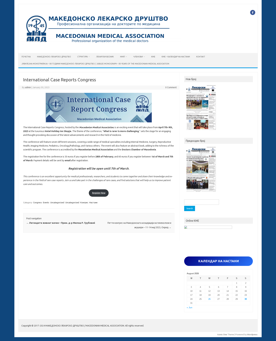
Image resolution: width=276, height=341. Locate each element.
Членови (138, 57)
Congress (37, 202)
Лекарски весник (105, 57)
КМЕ (153, 57)
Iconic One (222, 334)
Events (46, 202)
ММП (122, 57)
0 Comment (171, 87)
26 (209, 299)
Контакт (200, 57)
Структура (82, 57)
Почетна (26, 57)
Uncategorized (57, 202)
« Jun (189, 307)
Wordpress (252, 334)
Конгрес (84, 202)
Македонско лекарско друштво (54, 57)
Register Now (98, 193)
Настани (93, 202)
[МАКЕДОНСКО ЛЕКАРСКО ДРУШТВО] (101, 47)
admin (28, 87)
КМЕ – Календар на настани (176, 57)
